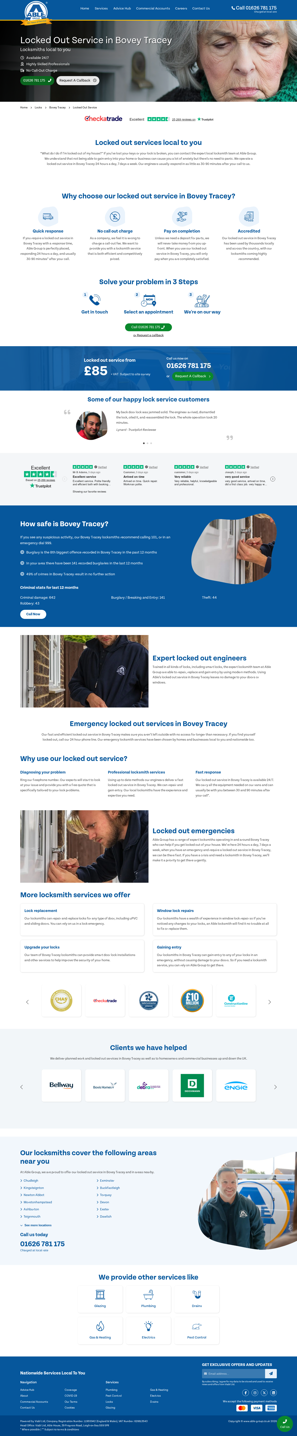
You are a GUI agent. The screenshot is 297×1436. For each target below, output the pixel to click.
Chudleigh (30, 1180)
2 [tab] (147, 443)
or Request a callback (148, 335)
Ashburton (31, 1209)
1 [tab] (144, 443)
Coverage (71, 1390)
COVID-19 (71, 1395)
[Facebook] (245, 1393)
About (24, 1395)
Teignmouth (31, 1216)
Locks (38, 107)
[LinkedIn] (273, 1393)
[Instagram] (255, 1393)
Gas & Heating (159, 1390)
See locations (38, 1225)
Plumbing (111, 1390)
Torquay (105, 1195)
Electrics (155, 1395)
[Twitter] (264, 1393)
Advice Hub (27, 1390)
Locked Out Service (85, 107)
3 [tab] (151, 443)
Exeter (104, 1209)
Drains (154, 1402)
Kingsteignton (33, 1188)
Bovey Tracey (57, 107)
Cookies (70, 1407)
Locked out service (104, 360)
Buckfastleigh (109, 1188)
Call (256, 7)
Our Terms (71, 1402)
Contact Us (27, 1407)
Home (23, 107)
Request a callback (75, 80)
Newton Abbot (33, 1195)
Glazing (110, 1407)
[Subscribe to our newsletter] (271, 1373)
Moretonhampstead (37, 1202)
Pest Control (114, 1395)
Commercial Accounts (34, 1402)
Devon (104, 1202)
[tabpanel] (148, 425)
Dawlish (105, 1216)
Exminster (106, 1180)
